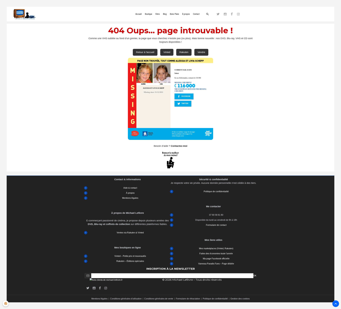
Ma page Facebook (212, 258)
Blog (165, 14)
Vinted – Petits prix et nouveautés (130, 256)
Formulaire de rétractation (188, 299)
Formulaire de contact (216, 225)
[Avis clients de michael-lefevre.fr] (106, 280)
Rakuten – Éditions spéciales (130, 261)
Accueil (138, 14)
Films (157, 14)
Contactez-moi (179, 146)
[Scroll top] (335, 303)
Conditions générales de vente (158, 299)
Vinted (166, 52)
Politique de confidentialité (216, 191)
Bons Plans (174, 14)
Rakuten (183, 52)
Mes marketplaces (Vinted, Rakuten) (216, 248)
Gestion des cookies (240, 299)
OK (254, 276)
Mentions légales (130, 198)
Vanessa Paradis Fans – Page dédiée (216, 264)
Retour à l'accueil (145, 52)
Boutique (148, 14)
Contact (196, 14)
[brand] (25, 14)
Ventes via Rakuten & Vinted (130, 232)
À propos (186, 14)
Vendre (201, 52)
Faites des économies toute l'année (216, 253)
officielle (225, 258)
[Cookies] (6, 303)
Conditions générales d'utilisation (126, 299)
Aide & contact (130, 188)
